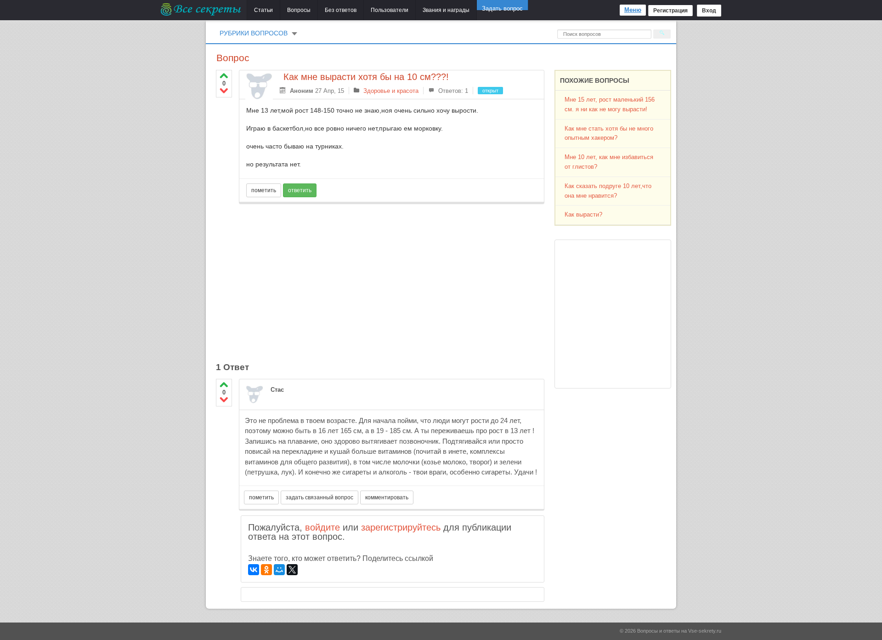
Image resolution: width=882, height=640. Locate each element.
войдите (322, 527)
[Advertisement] (391, 277)
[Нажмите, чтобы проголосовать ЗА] (224, 75)
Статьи (263, 10)
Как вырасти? (583, 214)
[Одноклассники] (266, 569)
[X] (292, 569)
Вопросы (299, 10)
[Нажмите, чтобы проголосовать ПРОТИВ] (224, 90)
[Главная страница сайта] (201, 9)
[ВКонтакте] (253, 569)
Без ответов (340, 10)
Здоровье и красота (390, 90)
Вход (709, 10)
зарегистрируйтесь (401, 527)
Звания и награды (446, 10)
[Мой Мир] (279, 569)
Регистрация (670, 10)
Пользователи (389, 10)
